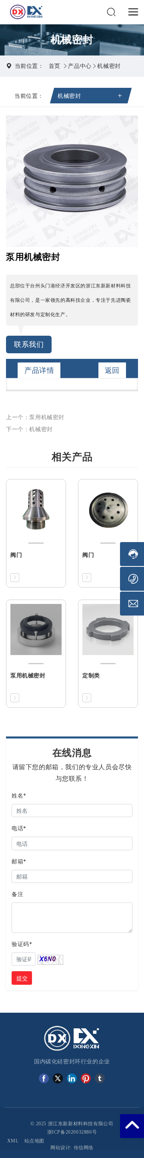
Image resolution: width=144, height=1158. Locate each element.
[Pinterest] (86, 1078)
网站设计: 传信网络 (72, 1147)
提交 (22, 978)
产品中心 (79, 65)
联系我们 (29, 344)
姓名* (19, 795)
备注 (17, 894)
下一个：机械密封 (29, 429)
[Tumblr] (100, 1078)
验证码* (22, 943)
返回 (112, 370)
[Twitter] (58, 1078)
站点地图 (34, 1141)
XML (13, 1141)
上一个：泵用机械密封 (35, 417)
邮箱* (19, 861)
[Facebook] (44, 1078)
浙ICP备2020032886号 (72, 1132)
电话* (19, 828)
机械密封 (108, 65)
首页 (54, 65)
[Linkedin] (72, 1078)
